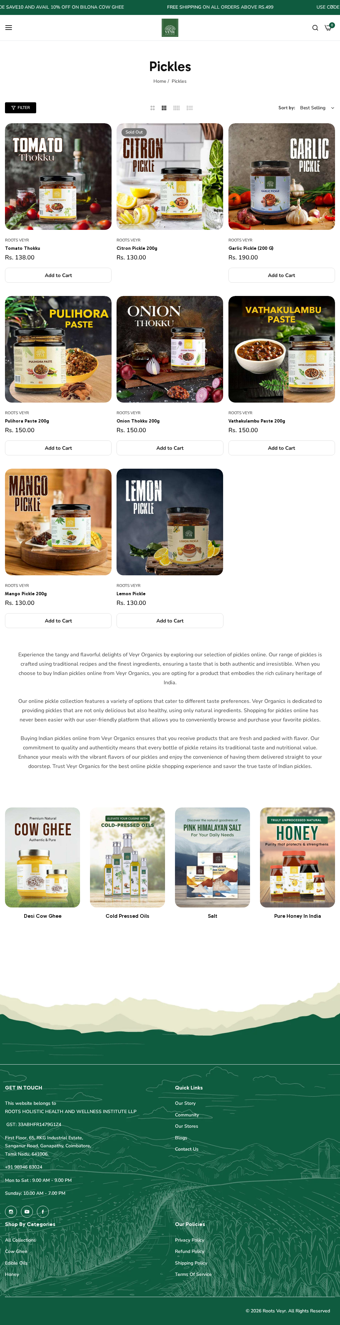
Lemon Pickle (131, 594)
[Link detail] (11, 1212)
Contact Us (187, 1149)
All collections (20, 1240)
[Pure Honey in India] (297, 857)
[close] (332, 7)
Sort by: (287, 108)
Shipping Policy (191, 1263)
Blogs (181, 1138)
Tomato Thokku (22, 248)
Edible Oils (16, 1263)
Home (159, 81)
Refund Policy (189, 1251)
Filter (24, 107)
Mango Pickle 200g (26, 594)
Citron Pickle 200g (137, 248)
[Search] (315, 28)
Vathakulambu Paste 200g (256, 421)
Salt (212, 916)
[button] (58, 275)
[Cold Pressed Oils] (127, 857)
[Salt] (212, 857)
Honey (12, 1274)
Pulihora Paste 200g (27, 421)
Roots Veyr (17, 240)
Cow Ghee (16, 1251)
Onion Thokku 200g (138, 421)
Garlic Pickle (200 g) (251, 248)
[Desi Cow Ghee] (42, 857)
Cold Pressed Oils (127, 916)
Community (187, 1115)
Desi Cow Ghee (42, 916)
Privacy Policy (189, 1240)
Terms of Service (193, 1274)
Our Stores (186, 1126)
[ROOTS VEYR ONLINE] (170, 28)
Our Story (185, 1103)
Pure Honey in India (297, 916)
